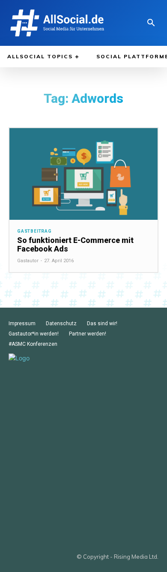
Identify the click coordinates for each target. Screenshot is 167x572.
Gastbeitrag (34, 231)
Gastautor (28, 261)
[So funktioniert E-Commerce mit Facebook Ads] (83, 174)
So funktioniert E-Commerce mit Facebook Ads (75, 244)
